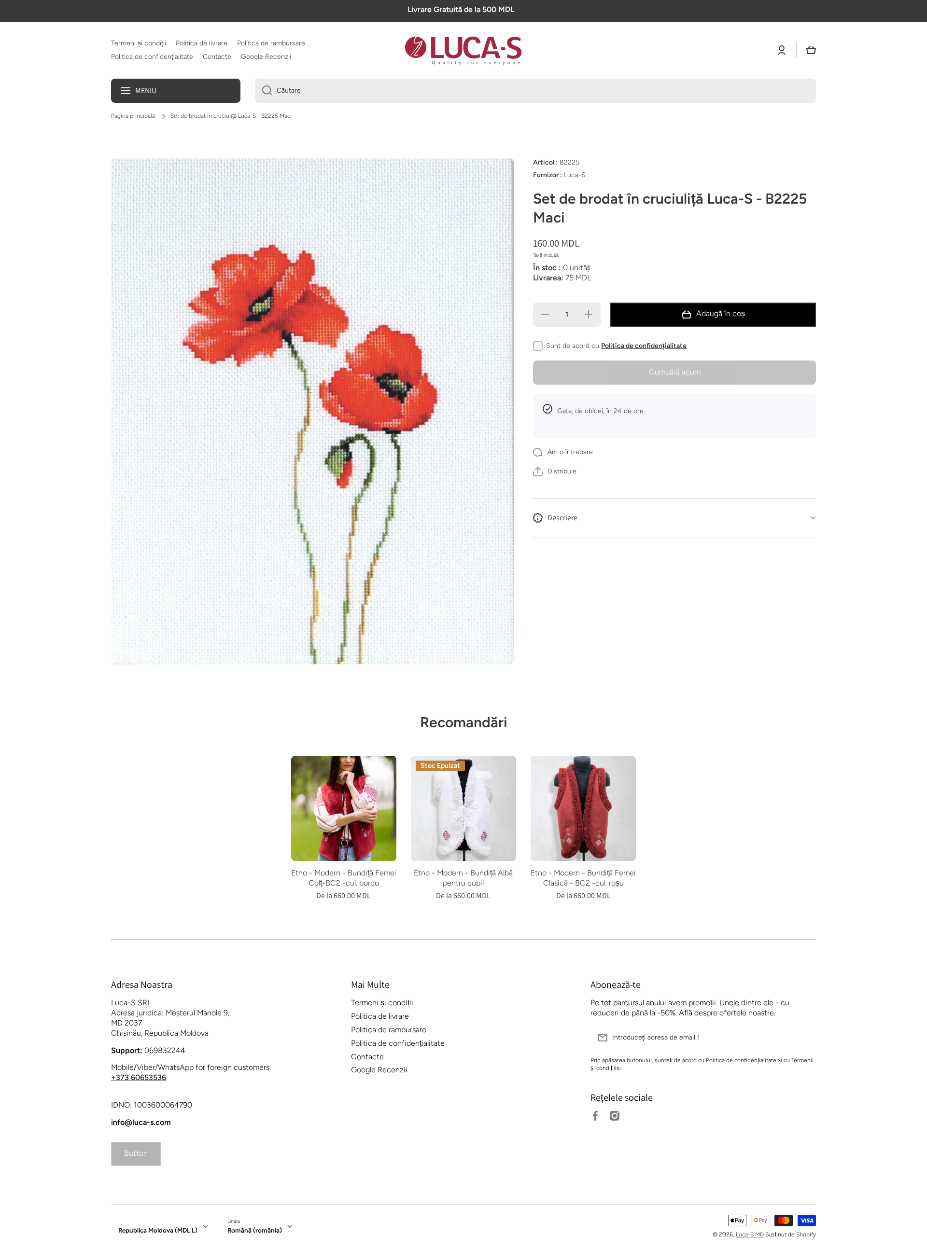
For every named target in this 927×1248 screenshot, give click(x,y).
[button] (811, 50)
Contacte (367, 1056)
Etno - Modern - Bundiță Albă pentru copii (463, 877)
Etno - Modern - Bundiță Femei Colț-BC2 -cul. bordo (343, 877)
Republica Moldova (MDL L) (157, 1230)
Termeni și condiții (382, 1002)
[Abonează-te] (804, 1038)
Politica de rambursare (388, 1029)
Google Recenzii (379, 1069)
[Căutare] (263, 91)
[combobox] (535, 91)
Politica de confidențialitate (644, 346)
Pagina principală (133, 115)
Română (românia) (254, 1230)
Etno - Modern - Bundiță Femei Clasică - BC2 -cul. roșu (583, 877)
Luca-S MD (750, 1234)
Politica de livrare (380, 1016)
